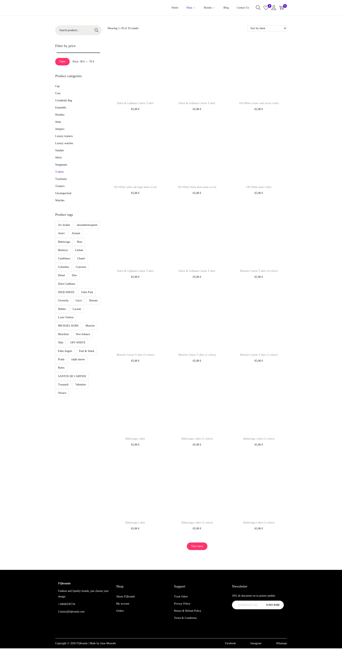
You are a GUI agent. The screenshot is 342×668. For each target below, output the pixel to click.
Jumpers (59, 128)
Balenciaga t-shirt (135, 438)
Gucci (79, 300)
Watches (59, 200)
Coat (57, 93)
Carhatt (79, 250)
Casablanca (64, 258)
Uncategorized (63, 193)
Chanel (81, 258)
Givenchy (63, 300)
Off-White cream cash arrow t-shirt (259, 103)
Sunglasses (61, 164)
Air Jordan (64, 224)
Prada (61, 359)
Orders (120, 610)
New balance (83, 334)
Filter (62, 61)
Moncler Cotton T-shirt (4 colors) (259, 270)
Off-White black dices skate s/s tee (197, 187)
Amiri (61, 233)
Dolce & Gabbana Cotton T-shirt (135, 103)
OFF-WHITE (78, 342)
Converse (81, 266)
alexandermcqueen (87, 224)
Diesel (61, 275)
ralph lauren (78, 359)
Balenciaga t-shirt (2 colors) (197, 438)
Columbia (63, 266)
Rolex (61, 367)
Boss (79, 241)
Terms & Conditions (185, 617)
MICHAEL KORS (68, 325)
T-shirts (59, 171)
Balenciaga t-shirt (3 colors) (197, 522)
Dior (74, 275)
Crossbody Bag (63, 100)
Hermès (93, 300)
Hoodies (59, 114)
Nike (60, 342)
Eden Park (87, 292)
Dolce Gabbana (66, 283)
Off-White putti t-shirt (258, 187)
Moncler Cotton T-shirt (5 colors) (259, 354)
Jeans (58, 121)
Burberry (63, 250)
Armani (76, 233)
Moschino (63, 334)
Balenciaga (64, 241)
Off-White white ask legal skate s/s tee (135, 187)
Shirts (58, 157)
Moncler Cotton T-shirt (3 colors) (135, 354)
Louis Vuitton (65, 317)
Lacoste (77, 309)
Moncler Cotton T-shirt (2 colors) (197, 354)
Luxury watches (64, 143)
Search (96, 30)
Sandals (59, 150)
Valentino (80, 384)
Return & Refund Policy (187, 610)
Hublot (62, 309)
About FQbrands (125, 596)
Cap (57, 86)
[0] (266, 7)
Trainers (60, 186)
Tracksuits (61, 178)
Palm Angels (65, 351)
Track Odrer (181, 596)
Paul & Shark (86, 351)
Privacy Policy (182, 603)
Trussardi (63, 384)
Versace (62, 392)
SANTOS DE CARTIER (72, 376)
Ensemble (60, 107)
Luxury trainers (64, 136)
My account (122, 603)
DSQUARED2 (66, 292)
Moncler (90, 325)
